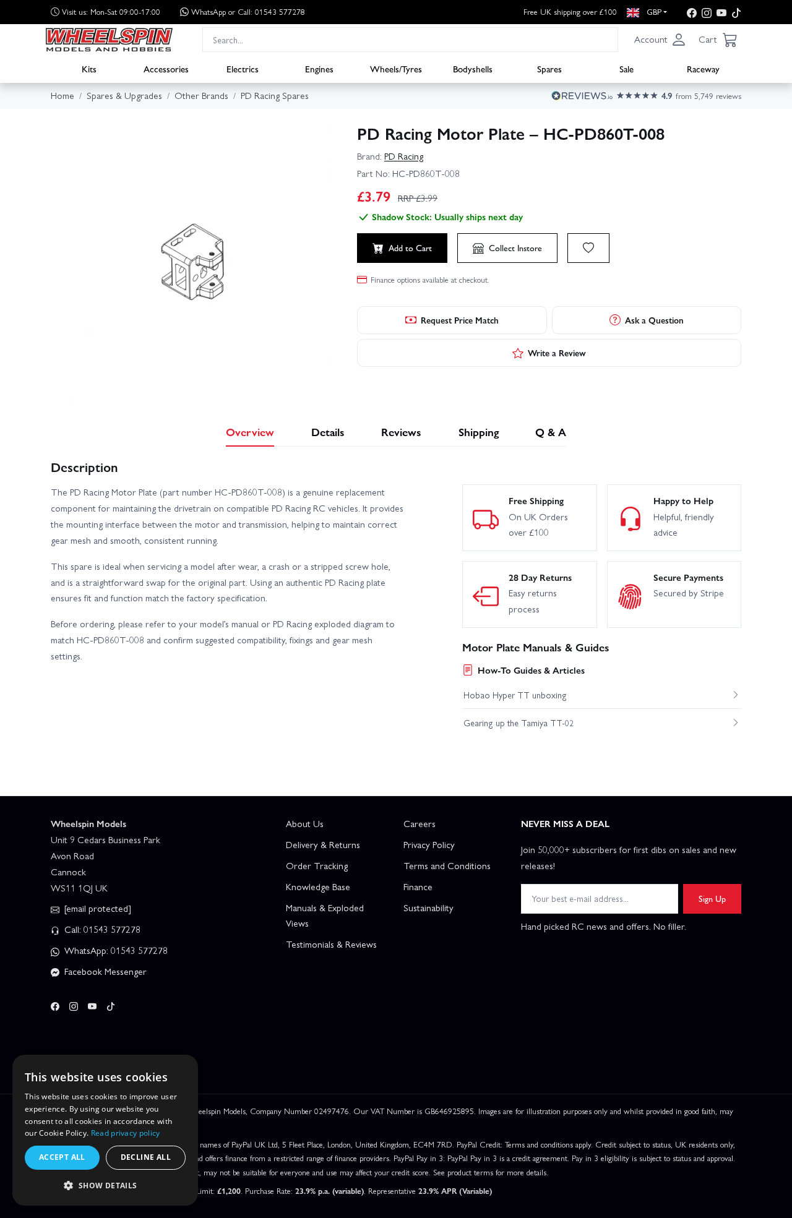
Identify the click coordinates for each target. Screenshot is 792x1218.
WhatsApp (248, 11)
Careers (419, 823)
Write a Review (557, 352)
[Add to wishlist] (588, 248)
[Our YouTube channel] (721, 12)
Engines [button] (319, 68)
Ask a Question (654, 320)
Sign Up (712, 898)
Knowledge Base (318, 886)
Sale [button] (626, 68)
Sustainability (428, 907)
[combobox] (410, 39)
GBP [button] (652, 11)
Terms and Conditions (447, 865)
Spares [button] (549, 68)
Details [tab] (328, 431)
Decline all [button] (146, 1157)
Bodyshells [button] (473, 68)
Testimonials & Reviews (331, 944)
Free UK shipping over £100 (570, 11)
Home (62, 95)
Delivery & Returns (323, 844)
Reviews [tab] (401, 431)
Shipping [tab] (478, 431)
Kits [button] (89, 68)
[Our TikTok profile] (736, 12)
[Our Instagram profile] (707, 12)
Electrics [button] (242, 68)
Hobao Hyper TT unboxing (515, 694)
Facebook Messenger (104, 971)
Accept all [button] (62, 1157)
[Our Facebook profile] (692, 12)
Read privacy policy (125, 1133)
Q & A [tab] (550, 431)
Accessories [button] (166, 68)
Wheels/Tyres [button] (396, 68)
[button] (660, 39)
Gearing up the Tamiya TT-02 (518, 722)
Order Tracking (317, 865)
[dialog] (105, 1130)
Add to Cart (410, 247)
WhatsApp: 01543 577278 (115, 950)
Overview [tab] (250, 431)
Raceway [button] (703, 68)
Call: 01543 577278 (101, 929)
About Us (305, 823)
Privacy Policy (429, 844)
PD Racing (403, 156)
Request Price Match (460, 320)
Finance (418, 886)
